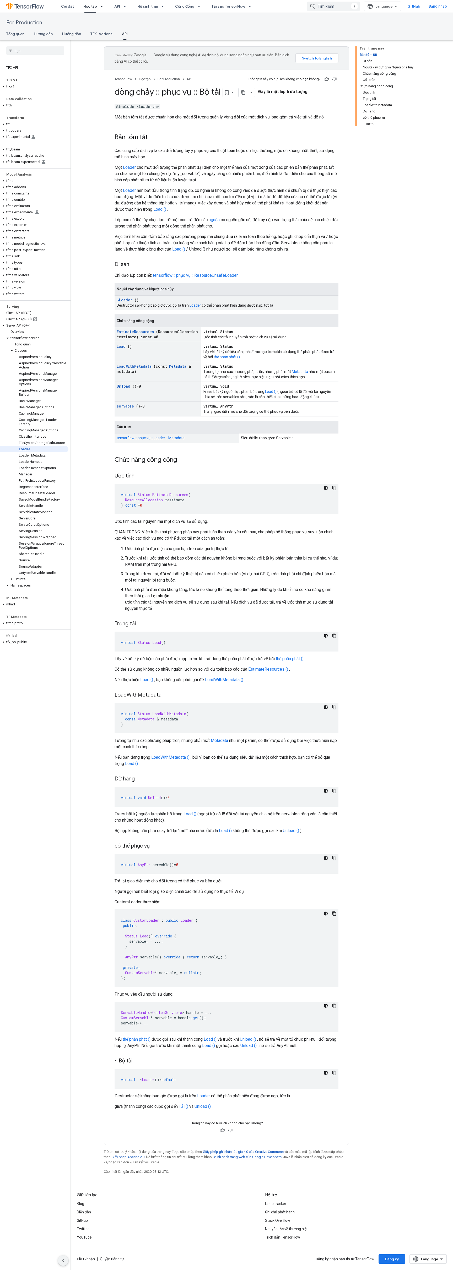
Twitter (83, 1229)
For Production (24, 22)
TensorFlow (123, 79)
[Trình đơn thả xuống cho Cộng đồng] (200, 6)
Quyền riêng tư (112, 1259)
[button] (34, 86)
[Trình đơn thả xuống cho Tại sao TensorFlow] (251, 6)
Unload (123, 386)
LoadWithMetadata (134, 366)
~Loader (124, 299)
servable (125, 406)
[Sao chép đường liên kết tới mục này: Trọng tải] (141, 624)
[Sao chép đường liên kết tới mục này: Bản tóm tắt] (153, 137)
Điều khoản (86, 1259)
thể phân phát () (227, 357)
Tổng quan (15, 33)
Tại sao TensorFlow (228, 6)
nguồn (214, 219)
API (117, 6)
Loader (129, 167)
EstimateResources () (268, 669)
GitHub (413, 6)
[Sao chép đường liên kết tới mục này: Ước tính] (139, 476)
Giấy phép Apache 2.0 (127, 1157)
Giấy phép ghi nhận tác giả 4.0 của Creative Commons (243, 1152)
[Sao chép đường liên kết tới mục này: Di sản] (134, 265)
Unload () (291, 830)
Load (121, 346)
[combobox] (333, 6)
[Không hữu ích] (334, 79)
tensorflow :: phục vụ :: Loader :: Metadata (151, 438)
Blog (80, 1204)
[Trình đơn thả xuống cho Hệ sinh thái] (164, 6)
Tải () (183, 1106)
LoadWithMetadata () (224, 679)
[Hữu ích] (327, 79)
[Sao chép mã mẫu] (334, 488)
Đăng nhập (438, 6)
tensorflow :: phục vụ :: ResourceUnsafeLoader (195, 275)
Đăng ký (392, 1259)
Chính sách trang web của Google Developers (247, 1157)
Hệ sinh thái (147, 6)
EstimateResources (135, 331)
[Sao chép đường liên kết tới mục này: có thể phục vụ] (155, 846)
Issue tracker (275, 1204)
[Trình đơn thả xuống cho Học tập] (103, 6)
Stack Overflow (277, 1220)
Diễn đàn (84, 1212)
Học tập (90, 6)
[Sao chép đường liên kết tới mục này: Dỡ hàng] (140, 779)
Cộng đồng (184, 6)
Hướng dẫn (43, 33)
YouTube (84, 1237)
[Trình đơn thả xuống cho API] (126, 6)
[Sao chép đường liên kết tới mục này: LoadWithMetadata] (166, 695)
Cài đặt (67, 6)
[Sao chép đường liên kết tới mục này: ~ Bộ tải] (137, 1061)
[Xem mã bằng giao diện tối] (326, 488)
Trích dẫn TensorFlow (282, 1237)
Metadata (177, 366)
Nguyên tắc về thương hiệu (287, 1229)
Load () (159, 209)
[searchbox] (35, 50)
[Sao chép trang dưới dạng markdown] (243, 92)
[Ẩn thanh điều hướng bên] (63, 1260)
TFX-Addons (101, 33)
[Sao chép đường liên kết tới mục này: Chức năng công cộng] (184, 460)
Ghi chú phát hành (280, 1212)
